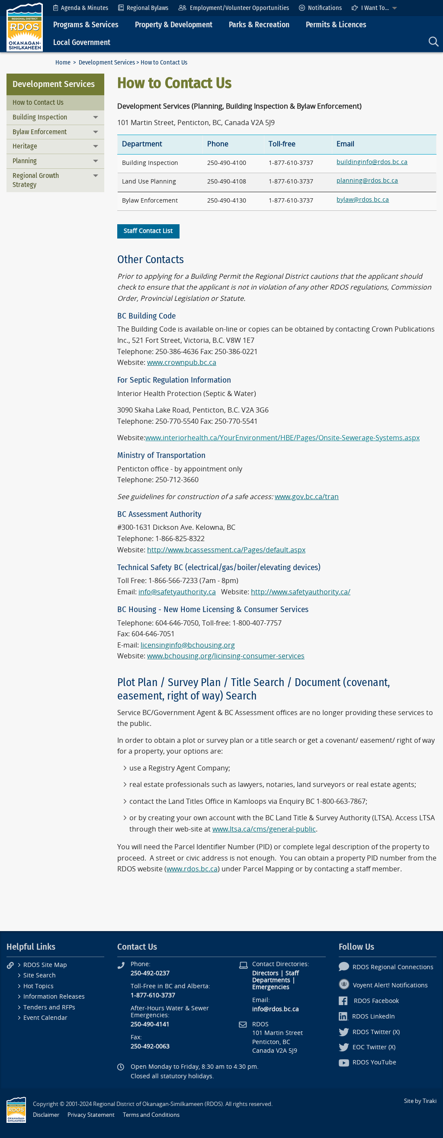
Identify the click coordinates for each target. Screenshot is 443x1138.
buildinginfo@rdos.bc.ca (372, 162)
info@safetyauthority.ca (177, 592)
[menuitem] (80, 8)
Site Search (39, 975)
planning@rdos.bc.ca (367, 180)
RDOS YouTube (374, 1062)
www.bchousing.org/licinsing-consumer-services (226, 656)
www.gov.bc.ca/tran (307, 497)
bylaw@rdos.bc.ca (363, 199)
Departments (271, 980)
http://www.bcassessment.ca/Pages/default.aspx (226, 550)
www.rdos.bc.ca (192, 869)
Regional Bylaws (147, 8)
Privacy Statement (91, 1115)
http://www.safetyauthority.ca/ (300, 592)
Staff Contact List (148, 231)
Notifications (325, 8)
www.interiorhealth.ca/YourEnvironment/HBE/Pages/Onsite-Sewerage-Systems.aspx (282, 438)
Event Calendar (45, 1018)
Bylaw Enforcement (40, 132)
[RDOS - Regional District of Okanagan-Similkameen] (24, 26)
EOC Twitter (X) (374, 1047)
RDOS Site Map (45, 965)
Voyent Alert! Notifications (390, 985)
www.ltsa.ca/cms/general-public (264, 829)
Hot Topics (38, 986)
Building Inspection (40, 117)
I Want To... (375, 8)
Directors (265, 973)
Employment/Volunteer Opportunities (239, 8)
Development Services (107, 62)
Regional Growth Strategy (36, 180)
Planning (25, 161)
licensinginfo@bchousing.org (188, 645)
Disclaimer (46, 1115)
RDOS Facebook (376, 1001)
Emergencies (270, 987)
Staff (292, 973)
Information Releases (54, 996)
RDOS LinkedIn (373, 1016)
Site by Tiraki (420, 1101)
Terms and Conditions (151, 1115)
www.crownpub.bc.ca (181, 362)
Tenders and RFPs (49, 1007)
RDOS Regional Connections (393, 967)
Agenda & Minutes (84, 8)
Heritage (25, 146)
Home (63, 62)
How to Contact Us (38, 102)
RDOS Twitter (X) (376, 1032)
